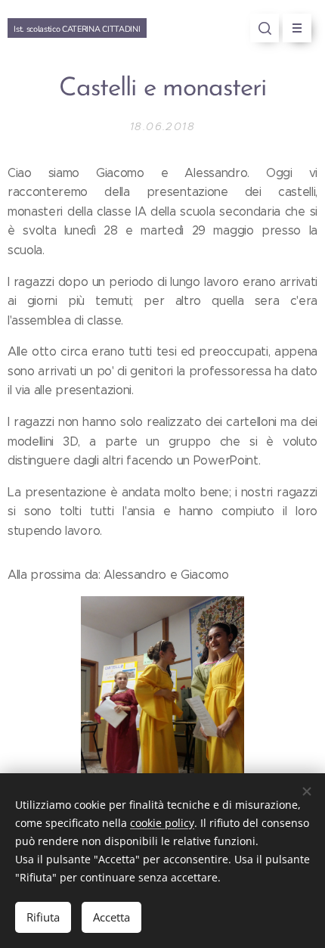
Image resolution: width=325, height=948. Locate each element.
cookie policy (162, 823)
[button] (264, 28)
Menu (297, 28)
